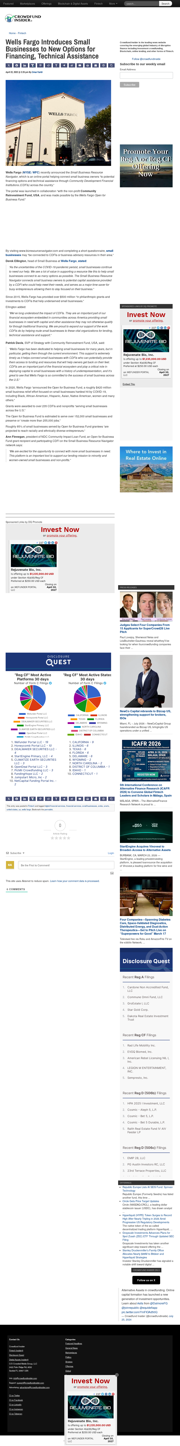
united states (12, 809)
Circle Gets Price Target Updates (141, 1201)
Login (110, 853)
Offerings (46, 3)
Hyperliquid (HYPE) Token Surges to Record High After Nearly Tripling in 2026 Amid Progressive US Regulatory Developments (147, 1218)
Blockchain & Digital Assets (73, 3)
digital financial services (55, 805)
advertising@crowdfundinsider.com (35, 1387)
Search (165, 3)
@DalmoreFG (159, 1303)
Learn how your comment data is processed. (75, 881)
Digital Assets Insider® (18, 1359)
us (20, 809)
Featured (8, 3)
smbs (100, 805)
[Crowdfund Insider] (24, 25)
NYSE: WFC (31, 172)
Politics (68, 1357)
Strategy (69, 1361)
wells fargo (26, 809)
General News (71, 1348)
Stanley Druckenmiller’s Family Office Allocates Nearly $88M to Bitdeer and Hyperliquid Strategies (143, 1253)
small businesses (89, 805)
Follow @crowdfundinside (146, 59)
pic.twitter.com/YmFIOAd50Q (139, 1312)
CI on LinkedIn (15, 1404)
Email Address (128, 69)
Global (68, 1370)
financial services (73, 805)
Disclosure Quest (16, 1355)
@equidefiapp (148, 1308)
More (112, 3)
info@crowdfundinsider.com (25, 1378)
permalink (48, 809)
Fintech (98, 3)
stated (82, 261)
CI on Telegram (15, 1413)
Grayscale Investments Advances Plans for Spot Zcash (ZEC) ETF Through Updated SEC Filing (148, 1236)
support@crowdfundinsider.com (30, 1382)
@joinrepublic (130, 1308)
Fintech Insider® (16, 1350)
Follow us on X (146, 1280)
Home (12, 33)
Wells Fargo (69, 261)
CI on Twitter (14, 1395)
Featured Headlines (73, 1343)
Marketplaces (27, 3)
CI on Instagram (16, 1409)
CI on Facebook (16, 1400)
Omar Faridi (37, 72)
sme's (106, 805)
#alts (140, 1303)
